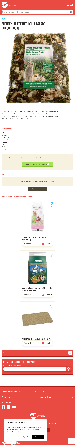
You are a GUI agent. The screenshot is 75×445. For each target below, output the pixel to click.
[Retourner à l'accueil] (9, 9)
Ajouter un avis (37, 189)
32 (52, 256)
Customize (12, 437)
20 (52, 307)
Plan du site (52, 423)
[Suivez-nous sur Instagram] (8, 407)
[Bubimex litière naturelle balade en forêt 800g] (37, 68)
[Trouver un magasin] (69, 369)
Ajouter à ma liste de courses (36, 164)
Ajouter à (31, 244)
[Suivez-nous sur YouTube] (13, 407)
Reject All (25, 437)
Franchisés (6, 397)
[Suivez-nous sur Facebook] (3, 407)
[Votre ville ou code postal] (37, 369)
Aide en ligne (45, 397)
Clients (42, 392)
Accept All (38, 437)
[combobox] (37, 12)
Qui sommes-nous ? (11, 392)
